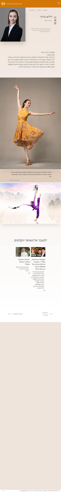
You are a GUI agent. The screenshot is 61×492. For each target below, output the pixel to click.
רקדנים (39, 10)
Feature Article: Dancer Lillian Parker (24, 261)
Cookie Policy (24, 490)
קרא (44, 290)
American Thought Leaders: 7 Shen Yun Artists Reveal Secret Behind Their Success (38, 264)
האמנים (45, 10)
